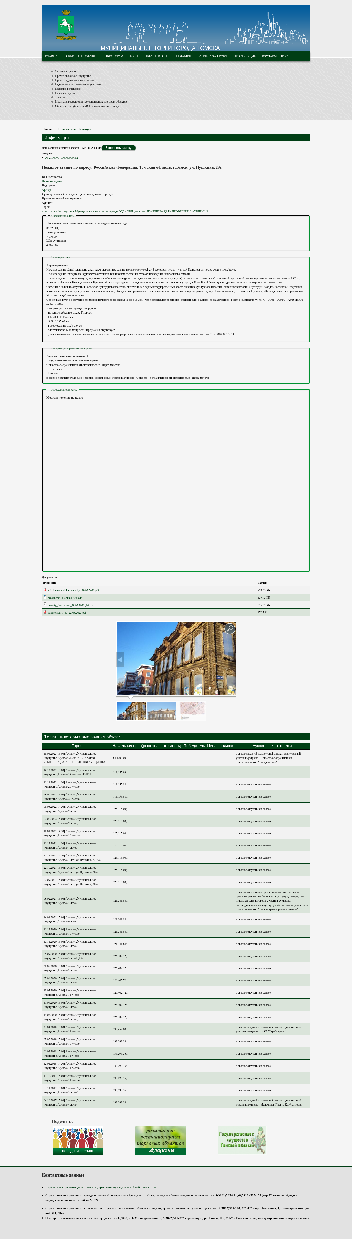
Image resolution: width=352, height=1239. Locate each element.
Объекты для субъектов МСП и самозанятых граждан (87, 106)
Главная (52, 56)
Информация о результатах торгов (71, 348)
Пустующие (245, 56)
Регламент (184, 56)
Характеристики (60, 257)
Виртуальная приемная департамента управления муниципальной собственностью (101, 1187)
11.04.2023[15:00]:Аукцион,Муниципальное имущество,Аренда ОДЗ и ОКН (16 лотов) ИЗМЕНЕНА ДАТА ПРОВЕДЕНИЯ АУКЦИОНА (125, 211)
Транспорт (61, 97)
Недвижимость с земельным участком (78, 84)
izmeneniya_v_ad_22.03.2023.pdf (67, 612)
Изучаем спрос (275, 56)
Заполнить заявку (118, 148)
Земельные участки (66, 71)
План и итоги (157, 56)
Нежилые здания (65, 93)
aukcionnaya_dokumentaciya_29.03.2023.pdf (73, 590)
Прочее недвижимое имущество (74, 80)
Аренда (46, 190)
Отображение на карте (64, 389)
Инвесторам (112, 56)
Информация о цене (62, 215)
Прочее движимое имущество (73, 76)
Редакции (85, 129)
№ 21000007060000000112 (61, 157)
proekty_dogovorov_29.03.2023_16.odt (70, 605)
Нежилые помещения (68, 88)
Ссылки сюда (67, 129)
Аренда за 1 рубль (213, 56)
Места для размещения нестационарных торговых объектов (91, 101)
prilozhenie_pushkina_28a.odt (65, 598)
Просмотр (49, 129)
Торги (134, 56)
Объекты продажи (81, 56)
